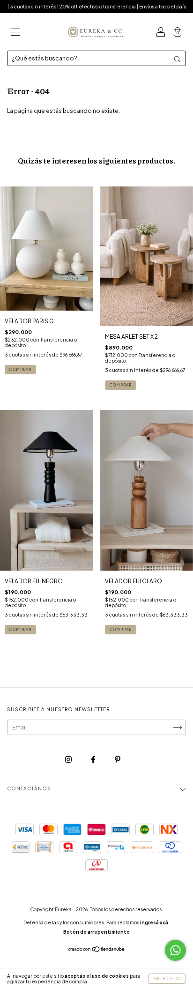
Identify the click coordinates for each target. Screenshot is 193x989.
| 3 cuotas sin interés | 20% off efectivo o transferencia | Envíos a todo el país (96, 6)
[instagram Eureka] (69, 759)
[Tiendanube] (96, 950)
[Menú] (15, 33)
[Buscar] (177, 59)
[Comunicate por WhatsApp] (175, 950)
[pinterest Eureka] (117, 759)
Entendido (167, 978)
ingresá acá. (155, 922)
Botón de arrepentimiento (96, 932)
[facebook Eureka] (94, 759)
